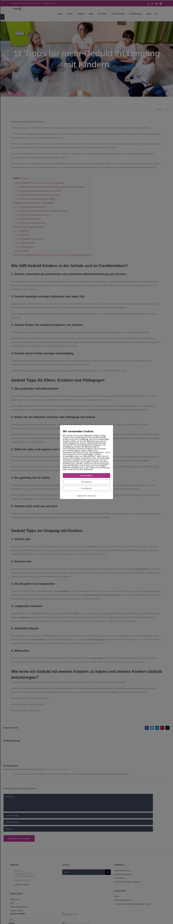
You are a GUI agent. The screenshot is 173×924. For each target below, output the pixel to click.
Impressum (92, 496)
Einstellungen (86, 488)
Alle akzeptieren (86, 476)
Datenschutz (81, 496)
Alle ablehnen (86, 482)
